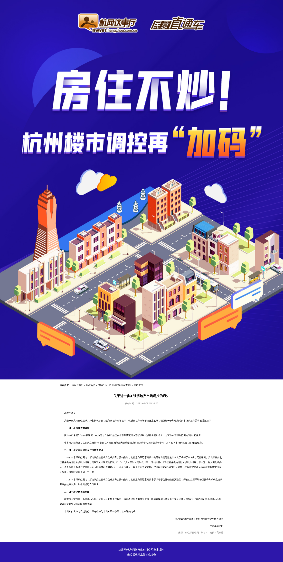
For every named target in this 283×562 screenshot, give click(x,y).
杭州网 (122, 549)
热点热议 (90, 385)
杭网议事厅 (77, 385)
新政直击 (138, 385)
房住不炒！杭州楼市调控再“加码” (114, 385)
